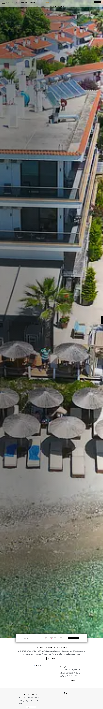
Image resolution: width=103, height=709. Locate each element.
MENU (7, 2)
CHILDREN (56, 636)
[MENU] (3, 2)
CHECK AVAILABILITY (73, 638)
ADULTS (46, 636)
